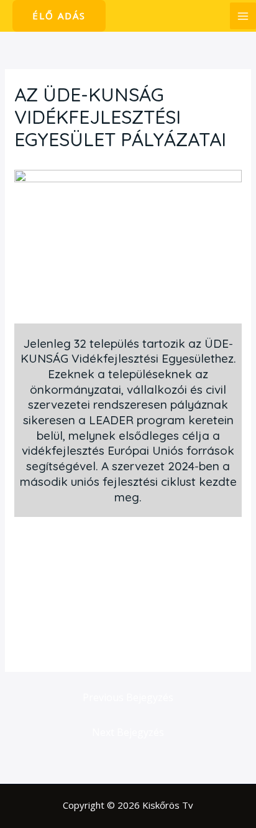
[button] (59, 16)
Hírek (32, 163)
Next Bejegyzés (128, 732)
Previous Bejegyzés (128, 697)
